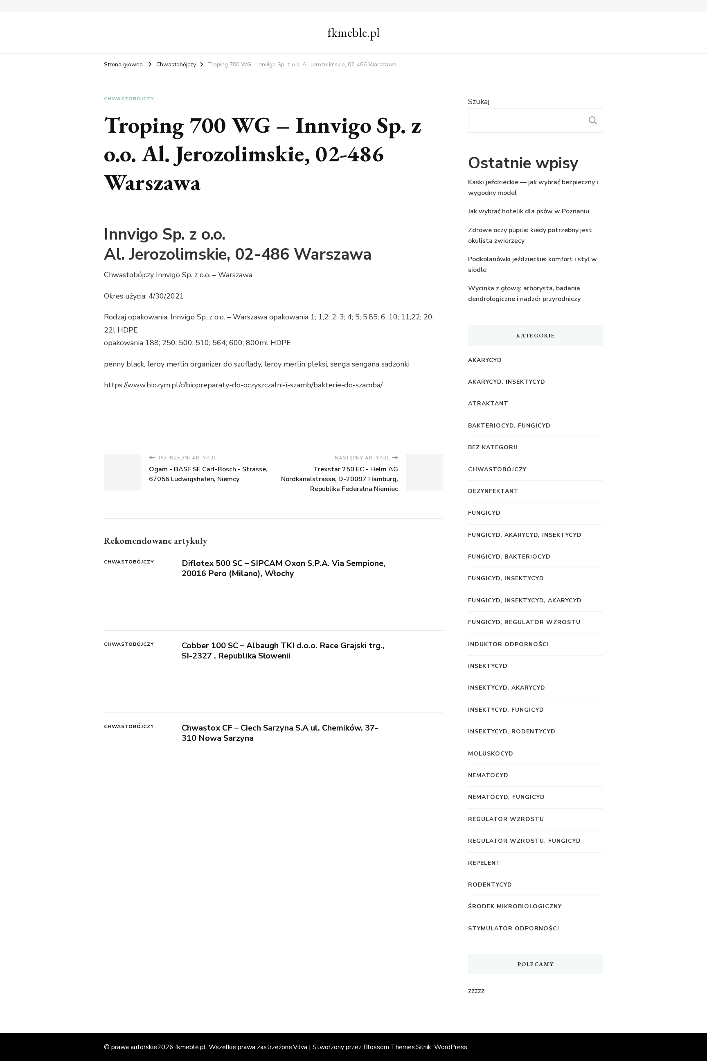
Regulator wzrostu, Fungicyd (524, 841)
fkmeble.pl (353, 33)
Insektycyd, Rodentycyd (512, 731)
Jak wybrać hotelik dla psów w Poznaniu (528, 211)
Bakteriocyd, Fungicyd (509, 426)
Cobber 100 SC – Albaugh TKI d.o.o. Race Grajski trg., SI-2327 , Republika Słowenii (283, 650)
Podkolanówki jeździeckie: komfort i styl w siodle (532, 264)
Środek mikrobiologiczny (515, 906)
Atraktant (488, 403)
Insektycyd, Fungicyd (506, 710)
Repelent (484, 863)
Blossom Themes (389, 1047)
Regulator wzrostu (506, 819)
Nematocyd (488, 775)
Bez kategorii (493, 447)
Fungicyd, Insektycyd (506, 578)
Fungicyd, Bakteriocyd (509, 557)
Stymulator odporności (513, 928)
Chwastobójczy (129, 98)
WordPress (450, 1047)
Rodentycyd (490, 885)
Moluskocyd (490, 754)
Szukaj (478, 101)
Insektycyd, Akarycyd (506, 688)
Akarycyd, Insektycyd (506, 382)
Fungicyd (484, 513)
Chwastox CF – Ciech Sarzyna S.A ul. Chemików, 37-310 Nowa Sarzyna (280, 733)
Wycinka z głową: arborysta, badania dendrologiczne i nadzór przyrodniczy (524, 293)
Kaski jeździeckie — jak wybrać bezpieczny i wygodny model (533, 187)
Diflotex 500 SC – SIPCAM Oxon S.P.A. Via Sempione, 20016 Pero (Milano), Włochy (283, 568)
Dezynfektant (493, 491)
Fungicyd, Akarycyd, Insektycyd (525, 535)
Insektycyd (488, 666)
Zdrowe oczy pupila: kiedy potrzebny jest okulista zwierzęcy (530, 235)
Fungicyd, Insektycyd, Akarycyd (525, 600)
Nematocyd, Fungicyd (506, 797)
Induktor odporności (508, 644)
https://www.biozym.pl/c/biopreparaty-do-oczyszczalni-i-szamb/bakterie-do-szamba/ (243, 385)
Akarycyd (485, 360)
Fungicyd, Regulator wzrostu (524, 622)
